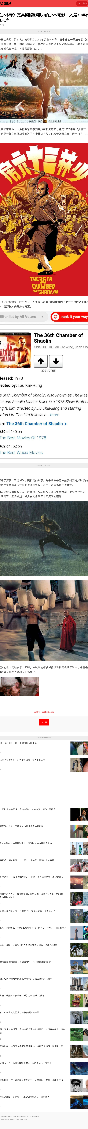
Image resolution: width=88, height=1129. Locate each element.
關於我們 (4, 1119)
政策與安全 (12, 1119)
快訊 (85, 3)
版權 (25, 1119)
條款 (18, 1119)
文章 (79, 3)
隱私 (21, 1119)
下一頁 (44, 722)
